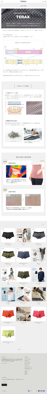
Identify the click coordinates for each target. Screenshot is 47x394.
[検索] (43, 1)
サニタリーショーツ (23, 243)
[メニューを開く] (1, 1)
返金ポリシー (27, 374)
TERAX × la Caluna (27, 363)
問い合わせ (26, 371)
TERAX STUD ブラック (8, 243)
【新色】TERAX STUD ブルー (23, 263)
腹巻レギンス (39, 263)
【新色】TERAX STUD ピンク (39, 322)
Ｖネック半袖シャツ (8, 302)
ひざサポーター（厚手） (23, 322)
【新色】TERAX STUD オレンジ (8, 322)
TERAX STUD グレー (39, 243)
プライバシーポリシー (28, 366)
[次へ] (27, 348)
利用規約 (26, 372)
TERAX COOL (27, 365)
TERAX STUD (27, 360)
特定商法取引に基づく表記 (28, 368)
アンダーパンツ (39, 302)
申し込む (4, 384)
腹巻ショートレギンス (24, 302)
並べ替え (43, 224)
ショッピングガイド (27, 369)
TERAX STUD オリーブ (8, 263)
